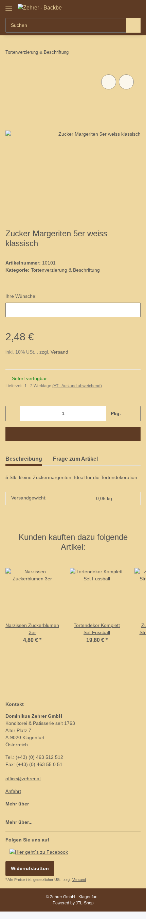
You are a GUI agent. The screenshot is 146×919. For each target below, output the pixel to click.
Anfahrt (13, 791)
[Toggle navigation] (8, 5)
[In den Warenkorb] (73, 434)
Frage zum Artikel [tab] (75, 459)
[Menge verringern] (13, 413)
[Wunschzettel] (124, 7)
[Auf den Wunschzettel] (126, 81)
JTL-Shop (85, 903)
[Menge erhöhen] (133, 413)
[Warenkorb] (135, 7)
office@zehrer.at (23, 778)
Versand (59, 352)
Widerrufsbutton (30, 868)
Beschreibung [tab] (23, 459)
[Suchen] (133, 25)
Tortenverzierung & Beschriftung (65, 270)
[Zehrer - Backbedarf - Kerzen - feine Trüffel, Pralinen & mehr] (39, 7)
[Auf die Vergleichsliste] (108, 81)
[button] (114, 7)
